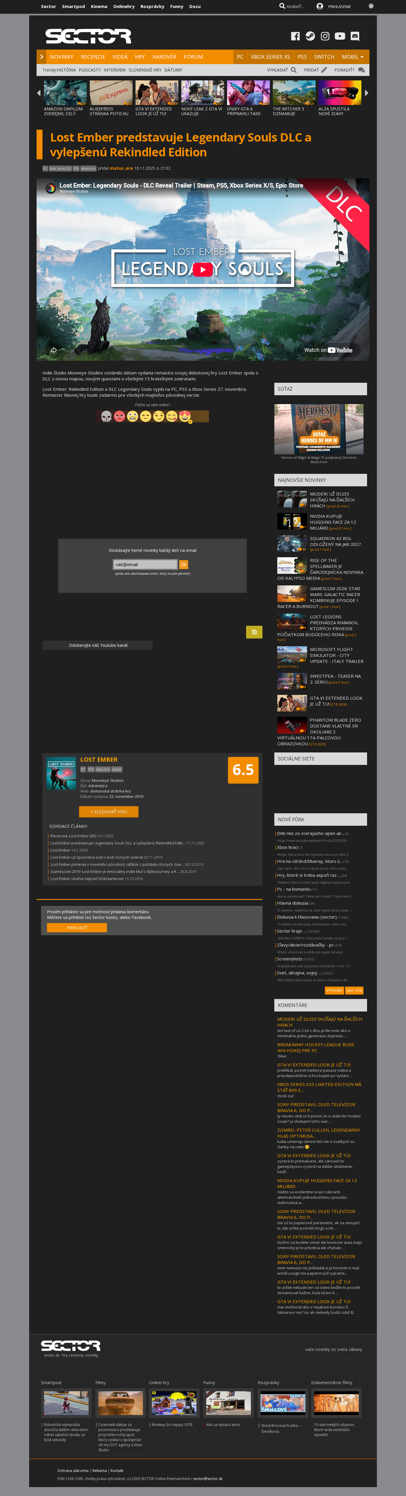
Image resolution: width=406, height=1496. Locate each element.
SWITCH (324, 56)
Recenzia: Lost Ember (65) (73, 835)
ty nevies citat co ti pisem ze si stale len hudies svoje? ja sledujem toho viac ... (319, 1118)
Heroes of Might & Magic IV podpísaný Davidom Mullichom (319, 459)
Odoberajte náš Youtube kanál (98, 645)
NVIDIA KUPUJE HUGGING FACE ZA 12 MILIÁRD (333, 522)
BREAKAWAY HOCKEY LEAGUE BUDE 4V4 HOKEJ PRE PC (316, 1047)
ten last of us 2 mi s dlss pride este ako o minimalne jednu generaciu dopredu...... (313, 1033)
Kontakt (117, 1470)
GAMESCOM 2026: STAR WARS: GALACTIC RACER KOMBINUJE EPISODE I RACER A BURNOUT (318, 597)
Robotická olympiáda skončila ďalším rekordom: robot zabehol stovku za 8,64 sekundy (66, 1432)
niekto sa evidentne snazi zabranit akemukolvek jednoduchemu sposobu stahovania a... (312, 1197)
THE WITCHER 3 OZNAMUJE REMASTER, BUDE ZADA (291, 116)
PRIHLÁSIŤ (77, 927)
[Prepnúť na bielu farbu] (371, 5)
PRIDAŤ (311, 70)
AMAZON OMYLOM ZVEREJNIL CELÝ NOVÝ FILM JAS (63, 113)
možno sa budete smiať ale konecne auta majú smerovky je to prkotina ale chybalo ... (319, 1245)
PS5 (302, 56)
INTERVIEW (115, 70)
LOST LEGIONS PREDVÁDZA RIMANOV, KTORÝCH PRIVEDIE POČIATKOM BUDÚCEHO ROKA (318, 625)
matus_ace (121, 168)
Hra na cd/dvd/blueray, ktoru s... (309, 861)
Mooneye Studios (108, 780)
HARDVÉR (164, 56)
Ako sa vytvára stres (223, 1424)
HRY (140, 56)
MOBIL (350, 56)
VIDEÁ (120, 56)
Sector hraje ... (291, 931)
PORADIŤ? (344, 70)
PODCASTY (90, 70)
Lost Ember (60, 850)
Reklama (99, 1470)
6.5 (243, 769)
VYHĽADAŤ (277, 70)
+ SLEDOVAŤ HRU (108, 811)
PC (240, 56)
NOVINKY (61, 56)
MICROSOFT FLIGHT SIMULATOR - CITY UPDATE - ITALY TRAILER (336, 655)
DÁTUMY (173, 70)
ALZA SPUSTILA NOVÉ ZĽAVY (334, 111)
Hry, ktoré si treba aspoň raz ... (309, 875)
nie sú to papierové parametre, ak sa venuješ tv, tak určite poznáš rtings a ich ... (318, 1225)
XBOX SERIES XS (270, 56)
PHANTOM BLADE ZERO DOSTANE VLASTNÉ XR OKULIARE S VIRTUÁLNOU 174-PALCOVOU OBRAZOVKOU (319, 732)
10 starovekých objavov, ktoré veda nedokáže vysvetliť (334, 1429)
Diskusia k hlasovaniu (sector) (307, 917)
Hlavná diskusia (292, 903)
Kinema (99, 6)
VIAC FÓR (354, 990)
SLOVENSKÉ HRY (145, 70)
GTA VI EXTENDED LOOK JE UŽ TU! (154, 111)
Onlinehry (124, 6)
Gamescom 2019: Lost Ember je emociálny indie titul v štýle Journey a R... (115, 871)
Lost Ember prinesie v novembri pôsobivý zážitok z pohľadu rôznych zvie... (117, 864)
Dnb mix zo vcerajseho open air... (310, 833)
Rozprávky (152, 6)
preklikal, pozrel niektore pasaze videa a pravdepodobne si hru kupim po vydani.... (314, 1073)
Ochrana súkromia (73, 1470)
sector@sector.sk (207, 1478)
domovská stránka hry (110, 791)
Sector (48, 6)
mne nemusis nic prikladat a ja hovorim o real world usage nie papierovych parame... (318, 1270)
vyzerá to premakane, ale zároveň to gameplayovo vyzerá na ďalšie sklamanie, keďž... (315, 1166)
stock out (285, 1095)
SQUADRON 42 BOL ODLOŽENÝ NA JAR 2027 (335, 541)
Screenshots (290, 959)
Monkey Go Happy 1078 (172, 1424)
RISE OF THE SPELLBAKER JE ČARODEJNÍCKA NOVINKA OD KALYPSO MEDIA (320, 569)
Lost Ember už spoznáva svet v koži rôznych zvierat (97, 857)
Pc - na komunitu (294, 889)
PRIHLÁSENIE (339, 6)
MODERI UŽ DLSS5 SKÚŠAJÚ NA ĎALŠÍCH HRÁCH (332, 500)
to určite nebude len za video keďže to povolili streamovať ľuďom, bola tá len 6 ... (318, 1290)
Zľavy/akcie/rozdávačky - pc (305, 945)
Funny (176, 6)
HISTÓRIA (66, 70)
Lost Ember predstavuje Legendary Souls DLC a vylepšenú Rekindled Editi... (118, 843)
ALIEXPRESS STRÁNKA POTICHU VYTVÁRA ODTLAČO (109, 113)
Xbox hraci (287, 847)
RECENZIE (93, 56)
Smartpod (73, 6)
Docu (195, 6)
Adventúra (97, 785)
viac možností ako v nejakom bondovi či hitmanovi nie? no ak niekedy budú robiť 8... (316, 1309)
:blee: (282, 1056)
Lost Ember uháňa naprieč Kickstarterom (87, 878)
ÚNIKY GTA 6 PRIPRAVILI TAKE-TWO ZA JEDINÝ (244, 113)
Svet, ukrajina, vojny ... (299, 973)
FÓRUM (193, 56)
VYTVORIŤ (334, 990)
